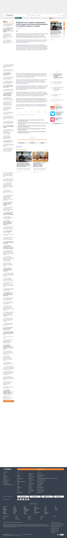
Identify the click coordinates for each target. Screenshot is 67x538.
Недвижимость (20, 492)
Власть (18, 483)
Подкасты (30, 478)
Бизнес (18, 476)
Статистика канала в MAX (7, 484)
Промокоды (57, 104)
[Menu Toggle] (4, 15)
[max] (18, 499)
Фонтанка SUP (31, 490)
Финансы (30, 487)
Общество (30, 475)
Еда (17, 489)
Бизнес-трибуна (20, 478)
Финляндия (31, 489)
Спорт (30, 481)
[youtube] (26, 499)
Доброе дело (19, 487)
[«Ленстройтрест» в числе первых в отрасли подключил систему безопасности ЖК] (40, 156)
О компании (5, 481)
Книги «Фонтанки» (40, 483)
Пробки (34, 15)
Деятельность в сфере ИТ (54, 529)
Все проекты (39, 492)
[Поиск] (58, 15)
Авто (18, 473)
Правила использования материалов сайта (57, 525)
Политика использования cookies (55, 526)
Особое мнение (31, 476)
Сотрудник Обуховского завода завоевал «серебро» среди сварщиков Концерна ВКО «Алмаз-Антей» (23, 164)
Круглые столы (40, 489)
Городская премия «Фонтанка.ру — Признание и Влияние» (47, 478)
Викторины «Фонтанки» (21, 481)
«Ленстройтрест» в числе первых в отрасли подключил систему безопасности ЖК (39, 164)
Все (4, 21)
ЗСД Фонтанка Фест (40, 475)
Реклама (4, 478)
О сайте (4, 473)
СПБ (7, 21)
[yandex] (28, 499)
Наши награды (53, 532)
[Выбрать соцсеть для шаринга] (17, 31)
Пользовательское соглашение (55, 522)
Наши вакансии (6, 483)
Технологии (31, 484)
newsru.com (22, 108)
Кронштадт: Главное (40, 487)
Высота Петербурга (40, 490)
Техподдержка (5, 476)
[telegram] (21, 499)
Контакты (5, 475)
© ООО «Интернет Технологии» (27, 534)
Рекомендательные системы (55, 528)
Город (18, 486)
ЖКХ (18, 490)
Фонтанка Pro (39, 473)
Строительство (31, 483)
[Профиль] (63, 15)
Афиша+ (18, 475)
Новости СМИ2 (19, 146)
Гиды (18, 484)
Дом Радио (39, 486)
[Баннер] (18, 18)
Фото (30, 492)
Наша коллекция (40, 481)
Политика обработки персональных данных (57, 523)
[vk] (23, 499)
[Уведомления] (61, 15)
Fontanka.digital (40, 484)
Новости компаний (21, 149)
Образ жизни (31, 473)
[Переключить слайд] (63, 26)
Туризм (30, 486)
